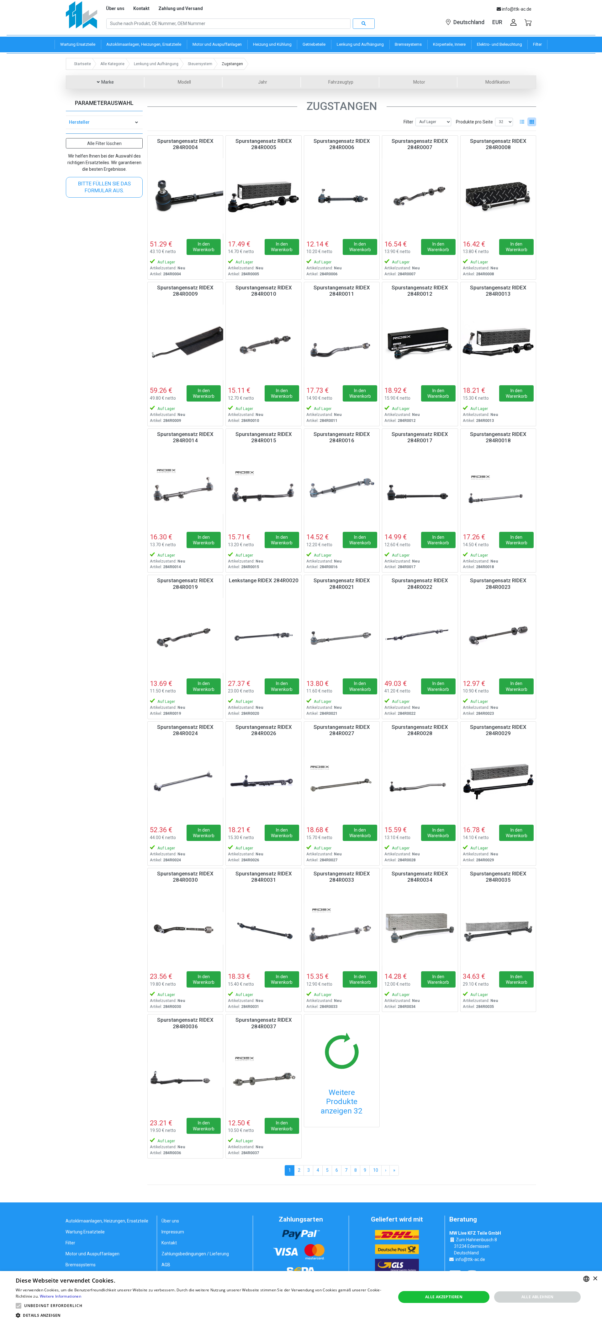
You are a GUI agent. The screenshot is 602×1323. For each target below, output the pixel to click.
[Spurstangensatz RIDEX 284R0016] (341, 489)
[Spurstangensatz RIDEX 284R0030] (185, 928)
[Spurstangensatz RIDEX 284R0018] (498, 489)
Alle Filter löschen (104, 143)
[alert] (301, 1297)
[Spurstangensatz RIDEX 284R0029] (498, 781)
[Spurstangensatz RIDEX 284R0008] (498, 195)
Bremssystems (81, 1264)
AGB (165, 1264)
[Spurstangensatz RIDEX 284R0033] (341, 928)
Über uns (115, 8)
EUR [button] (497, 22)
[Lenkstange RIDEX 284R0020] (263, 635)
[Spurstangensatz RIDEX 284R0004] (185, 195)
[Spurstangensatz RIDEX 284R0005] (263, 195)
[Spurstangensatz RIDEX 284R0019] (185, 635)
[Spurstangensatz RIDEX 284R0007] (419, 195)
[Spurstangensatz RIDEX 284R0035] (498, 928)
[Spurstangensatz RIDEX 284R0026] (263, 781)
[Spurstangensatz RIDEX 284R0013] (498, 342)
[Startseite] (81, 17)
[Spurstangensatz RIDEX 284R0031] (263, 928)
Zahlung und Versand (180, 8)
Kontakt (141, 8)
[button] (18, 1306)
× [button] (595, 1278)
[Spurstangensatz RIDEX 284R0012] (419, 342)
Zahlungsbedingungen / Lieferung (195, 1253)
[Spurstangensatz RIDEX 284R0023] (498, 635)
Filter (408, 121)
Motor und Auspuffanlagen (92, 1253)
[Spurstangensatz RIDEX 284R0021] (341, 635)
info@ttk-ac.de (470, 1259)
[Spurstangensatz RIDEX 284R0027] (341, 781)
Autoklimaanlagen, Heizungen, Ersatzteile (107, 1220)
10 (375, 1170)
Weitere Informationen (60, 1296)
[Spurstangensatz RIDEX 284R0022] (419, 635)
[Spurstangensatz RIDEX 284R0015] (263, 489)
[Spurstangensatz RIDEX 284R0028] (419, 781)
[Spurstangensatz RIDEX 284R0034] (419, 928)
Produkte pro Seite (474, 121)
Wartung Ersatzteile (85, 1231)
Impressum (172, 1231)
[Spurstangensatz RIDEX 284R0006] (341, 195)
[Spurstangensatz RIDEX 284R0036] (185, 1074)
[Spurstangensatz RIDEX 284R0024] (185, 781)
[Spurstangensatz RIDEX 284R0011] (341, 342)
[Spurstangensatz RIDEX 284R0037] (263, 1074)
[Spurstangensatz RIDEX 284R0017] (419, 489)
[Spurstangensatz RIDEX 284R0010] (263, 342)
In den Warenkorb (203, 246)
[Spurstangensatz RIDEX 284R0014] (185, 489)
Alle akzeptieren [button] (443, 1297)
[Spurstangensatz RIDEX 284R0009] (185, 342)
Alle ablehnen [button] (537, 1297)
